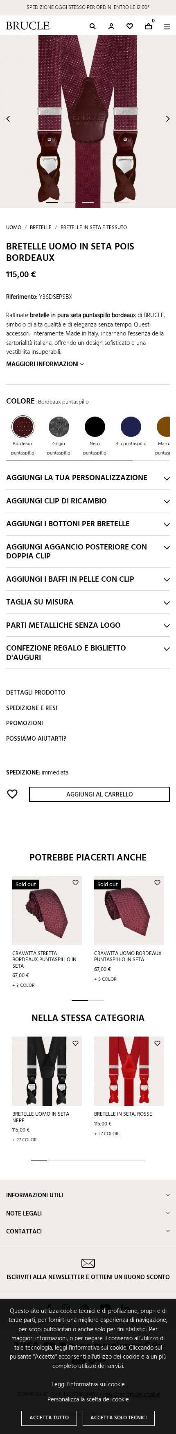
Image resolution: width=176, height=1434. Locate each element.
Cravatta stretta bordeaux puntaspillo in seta (44, 959)
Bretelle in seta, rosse (123, 1114)
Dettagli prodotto (35, 693)
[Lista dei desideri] (129, 26)
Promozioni (24, 723)
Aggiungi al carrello (99, 795)
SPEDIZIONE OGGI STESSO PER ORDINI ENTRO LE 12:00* (88, 7)
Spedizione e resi (31, 708)
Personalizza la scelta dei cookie (88, 1400)
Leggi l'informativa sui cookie (88, 1385)
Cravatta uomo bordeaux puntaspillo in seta (128, 956)
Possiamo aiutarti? (36, 739)
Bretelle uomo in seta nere (40, 1117)
